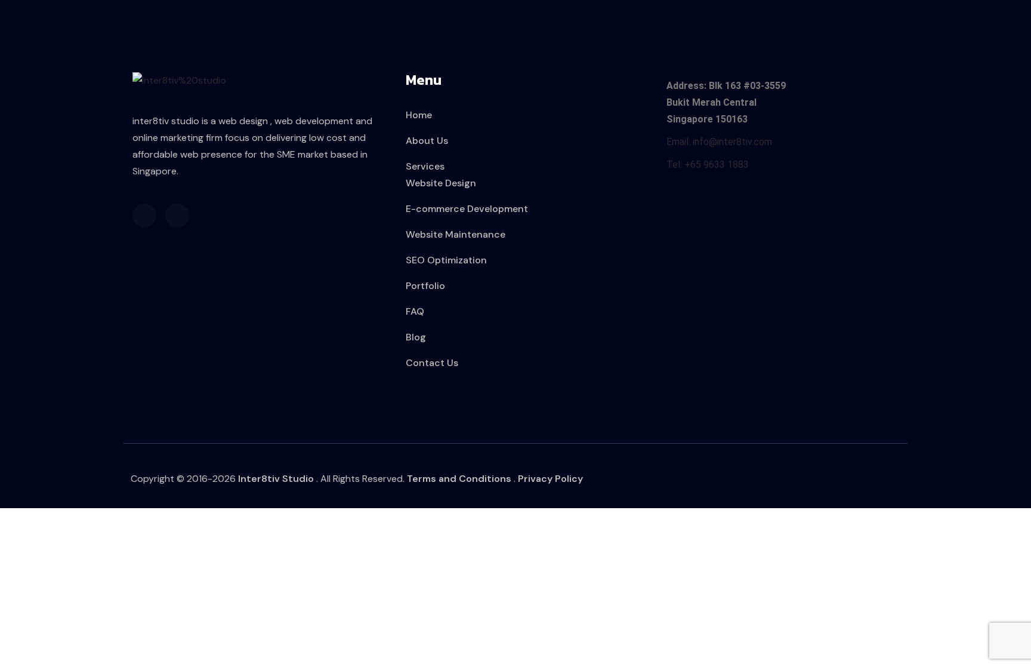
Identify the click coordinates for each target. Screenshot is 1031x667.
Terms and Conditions (459, 478)
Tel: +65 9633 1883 (707, 164)
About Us (427, 140)
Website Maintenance (455, 234)
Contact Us (432, 362)
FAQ (415, 311)
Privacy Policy (550, 478)
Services (425, 166)
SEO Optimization (446, 260)
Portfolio (425, 285)
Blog (416, 337)
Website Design (441, 183)
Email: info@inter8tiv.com (719, 141)
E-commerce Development (467, 208)
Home (419, 115)
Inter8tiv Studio (276, 478)
